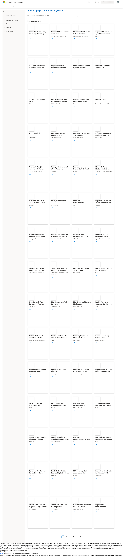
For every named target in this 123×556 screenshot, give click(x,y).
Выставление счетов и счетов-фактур (15, 545)
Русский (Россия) (5, 552)
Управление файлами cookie (113, 555)
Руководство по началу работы (60, 543)
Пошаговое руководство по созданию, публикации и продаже (104, 545)
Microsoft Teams (70, 548)
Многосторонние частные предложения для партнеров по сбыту (94, 547)
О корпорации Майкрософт (89, 548)
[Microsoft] (7, 2)
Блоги (29, 543)
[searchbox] (15, 15)
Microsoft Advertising (47, 548)
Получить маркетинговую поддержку (60, 545)
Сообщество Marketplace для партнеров (36, 547)
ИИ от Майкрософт (5, 548)
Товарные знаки (89, 555)
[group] (30, 39)
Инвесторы (23, 550)
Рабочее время (46, 543)
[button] (29, 16)
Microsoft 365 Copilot (59, 548)
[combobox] (53, 15)
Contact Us (45, 555)
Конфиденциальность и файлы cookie (60, 555)
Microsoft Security (16, 548)
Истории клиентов (36, 543)
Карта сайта (38, 555)
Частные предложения (92, 543)
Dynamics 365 (29, 548)
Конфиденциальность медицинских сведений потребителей (17, 555)
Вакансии (78, 548)
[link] (38, 40)
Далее (82, 537)
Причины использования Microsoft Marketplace (13, 543)
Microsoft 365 (37, 548)
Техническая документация (77, 543)
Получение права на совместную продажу (12, 547)
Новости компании (102, 548)
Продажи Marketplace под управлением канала (61, 547)
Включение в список (43, 545)
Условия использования (78, 555)
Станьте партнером (31, 545)
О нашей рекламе (100, 555)
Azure (23, 548)
